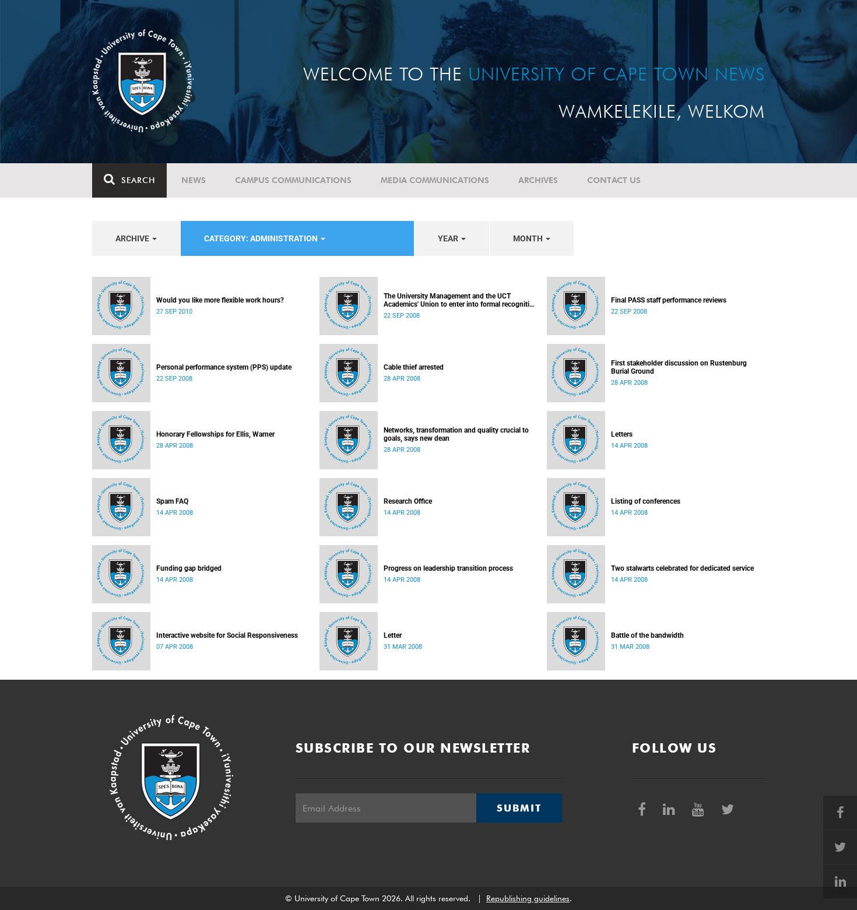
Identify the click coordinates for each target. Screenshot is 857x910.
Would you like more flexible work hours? (220, 300)
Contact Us (614, 180)
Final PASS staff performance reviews (668, 300)
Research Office (408, 501)
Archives (538, 180)
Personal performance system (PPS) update (223, 367)
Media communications (435, 180)
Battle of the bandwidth (647, 635)
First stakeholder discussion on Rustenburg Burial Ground (679, 367)
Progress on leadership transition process (448, 568)
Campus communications (293, 180)
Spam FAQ (172, 501)
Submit (519, 808)
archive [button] (133, 238)
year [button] (449, 238)
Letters (622, 434)
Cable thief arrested (414, 367)
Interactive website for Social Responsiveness (227, 635)
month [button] (529, 238)
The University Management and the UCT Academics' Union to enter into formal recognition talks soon (461, 300)
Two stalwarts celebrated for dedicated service (682, 568)
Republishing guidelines (528, 898)
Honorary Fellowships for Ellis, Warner (215, 434)
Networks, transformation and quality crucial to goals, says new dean (456, 434)
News (193, 180)
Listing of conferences (645, 501)
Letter (393, 635)
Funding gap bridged (189, 568)
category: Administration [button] (261, 238)
